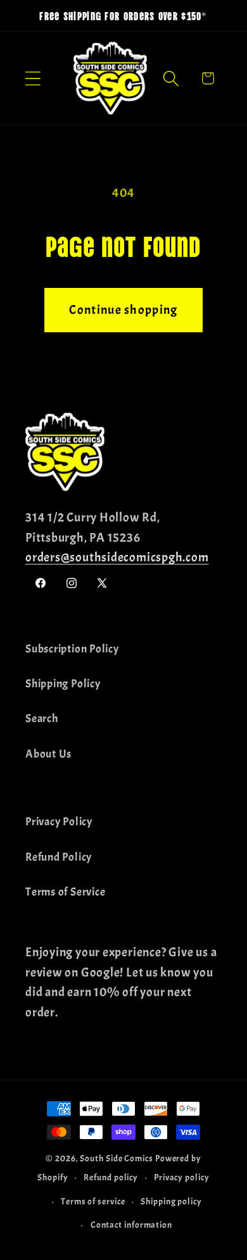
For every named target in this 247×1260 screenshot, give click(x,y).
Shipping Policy (63, 684)
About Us (48, 754)
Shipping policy (171, 1201)
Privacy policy (182, 1177)
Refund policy (111, 1177)
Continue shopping (123, 310)
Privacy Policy (58, 821)
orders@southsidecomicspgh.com (117, 557)
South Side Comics (116, 1158)
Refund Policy (58, 857)
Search (41, 718)
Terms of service (93, 1201)
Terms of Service (65, 892)
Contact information (131, 1224)
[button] (33, 78)
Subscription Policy (72, 649)
